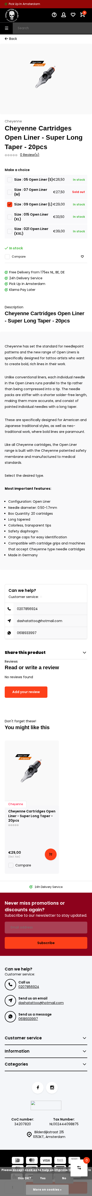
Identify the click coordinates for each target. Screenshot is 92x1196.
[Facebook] (38, 1088)
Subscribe (46, 943)
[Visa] (46, 1161)
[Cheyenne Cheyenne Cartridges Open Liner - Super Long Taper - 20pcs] (32, 773)
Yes (43, 1178)
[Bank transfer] (60, 1161)
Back (13, 39)
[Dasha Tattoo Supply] (19, 15)
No (64, 1178)
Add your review (26, 692)
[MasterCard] (32, 1161)
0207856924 (27, 608)
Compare (18, 257)
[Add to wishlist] (82, 257)
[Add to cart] (51, 854)
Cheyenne (13, 121)
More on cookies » (47, 1190)
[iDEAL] (18, 1161)
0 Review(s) (29, 155)
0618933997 (27, 633)
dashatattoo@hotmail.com (39, 621)
